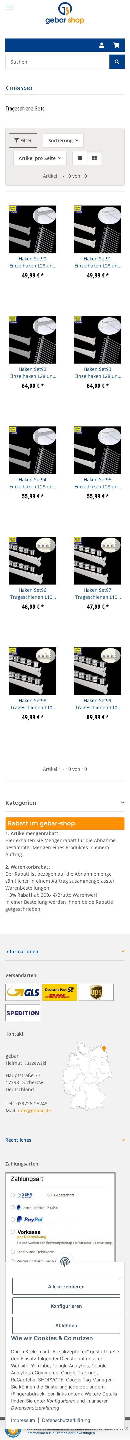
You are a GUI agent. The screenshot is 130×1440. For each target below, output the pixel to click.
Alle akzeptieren (66, 1286)
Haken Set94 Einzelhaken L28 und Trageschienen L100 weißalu (32, 483)
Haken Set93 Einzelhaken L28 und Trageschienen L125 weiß (97, 373)
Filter (25, 140)
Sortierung (60, 140)
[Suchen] (117, 62)
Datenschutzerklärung (66, 1420)
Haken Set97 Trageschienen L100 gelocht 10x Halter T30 (97, 594)
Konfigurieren (66, 1306)
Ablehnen (66, 1325)
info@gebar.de (34, 1110)
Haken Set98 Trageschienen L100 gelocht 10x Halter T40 (32, 704)
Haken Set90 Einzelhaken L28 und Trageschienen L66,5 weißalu (32, 262)
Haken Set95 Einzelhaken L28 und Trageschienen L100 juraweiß (97, 483)
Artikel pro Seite (37, 158)
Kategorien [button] (20, 803)
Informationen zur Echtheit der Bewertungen (61, 1433)
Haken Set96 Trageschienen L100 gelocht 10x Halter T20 (32, 594)
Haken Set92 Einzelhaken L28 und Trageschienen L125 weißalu (32, 373)
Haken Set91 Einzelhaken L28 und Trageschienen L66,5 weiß (97, 262)
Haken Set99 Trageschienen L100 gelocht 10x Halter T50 (97, 704)
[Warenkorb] (116, 45)
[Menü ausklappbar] (8, 4)
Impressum (23, 1420)
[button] (102, 45)
